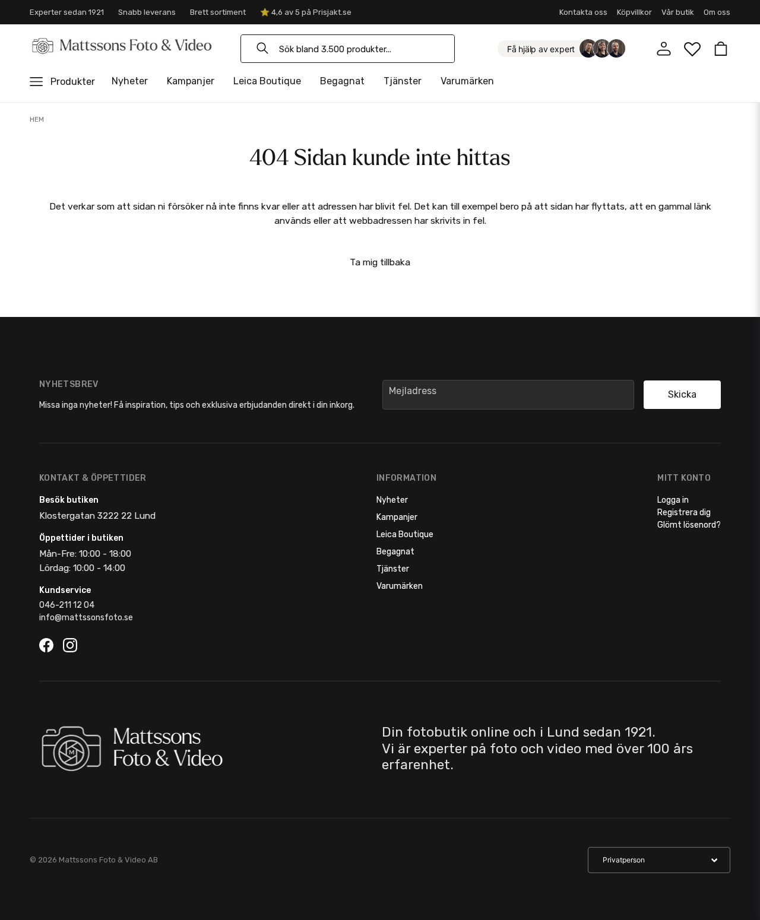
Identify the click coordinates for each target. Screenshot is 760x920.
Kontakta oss (583, 12)
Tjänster (403, 81)
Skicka (682, 394)
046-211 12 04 (66, 605)
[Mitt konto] (663, 48)
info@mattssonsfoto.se (86, 618)
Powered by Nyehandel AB (28, 913)
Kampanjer (190, 81)
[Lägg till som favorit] (692, 48)
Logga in (673, 500)
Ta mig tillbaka (380, 262)
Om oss (717, 12)
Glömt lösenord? (689, 525)
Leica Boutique (267, 81)
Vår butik (677, 12)
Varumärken (467, 81)
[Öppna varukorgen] (720, 48)
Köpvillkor (634, 12)
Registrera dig (684, 512)
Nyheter (130, 81)
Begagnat (342, 81)
